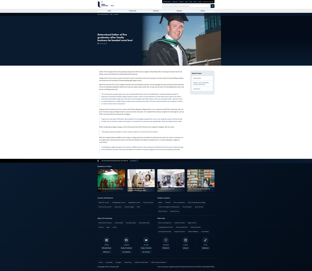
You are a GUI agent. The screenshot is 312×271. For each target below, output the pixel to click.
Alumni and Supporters (164, 222)
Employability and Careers (165, 226)
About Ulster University (105, 223)
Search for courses (104, 202)
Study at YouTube (146, 248)
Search (212, 6)
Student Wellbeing (192, 231)
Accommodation (187, 206)
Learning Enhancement (164, 231)
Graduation (196, 88)
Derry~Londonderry (178, 202)
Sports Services (198, 206)
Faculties (101, 227)
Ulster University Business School (199, 189)
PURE (138, 207)
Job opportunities (131, 223)
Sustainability (204, 231)
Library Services (162, 211)
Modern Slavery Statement (158, 262)
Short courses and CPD (104, 206)
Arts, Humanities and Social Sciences (110, 189)
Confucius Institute (179, 222)
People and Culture (179, 231)
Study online (117, 206)
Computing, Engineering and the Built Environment (137, 189)
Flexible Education (195, 226)
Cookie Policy (128, 262)
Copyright (118, 262)
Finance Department (181, 226)
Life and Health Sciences (166, 189)
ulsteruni (185, 248)
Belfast (159, 202)
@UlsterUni (105, 251)
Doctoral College (128, 206)
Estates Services (174, 211)
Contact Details (119, 223)
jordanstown (196, 77)
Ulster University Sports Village (196, 202)
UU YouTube (146, 252)
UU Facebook (126, 252)
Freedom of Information (141, 262)
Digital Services (191, 222)
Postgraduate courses (133, 202)
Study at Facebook (126, 248)
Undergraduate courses (118, 202)
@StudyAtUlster (106, 248)
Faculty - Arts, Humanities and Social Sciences (200, 83)
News (107, 226)
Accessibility (109, 262)
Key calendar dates (144, 223)
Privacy (101, 262)
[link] (111, 180)
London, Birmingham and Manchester (169, 207)
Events (114, 226)
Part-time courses (147, 202)
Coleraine (167, 202)
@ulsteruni (205, 247)
